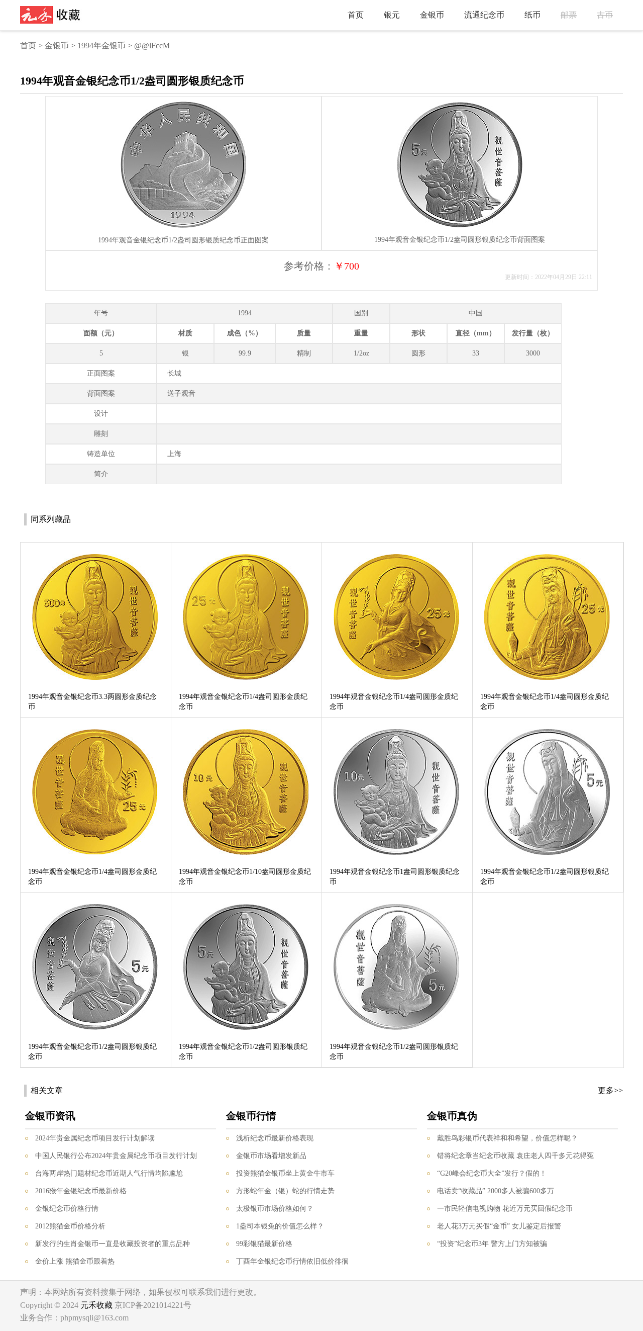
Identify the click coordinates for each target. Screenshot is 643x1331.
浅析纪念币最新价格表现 (274, 1138)
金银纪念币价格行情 (66, 1208)
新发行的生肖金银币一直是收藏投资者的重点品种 (112, 1244)
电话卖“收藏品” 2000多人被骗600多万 (495, 1191)
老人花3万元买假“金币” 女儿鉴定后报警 (499, 1226)
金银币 (432, 15)
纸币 (532, 15)
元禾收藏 (96, 1305)
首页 (356, 15)
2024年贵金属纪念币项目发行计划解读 (95, 1138)
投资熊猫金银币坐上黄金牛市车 (285, 1173)
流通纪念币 (484, 15)
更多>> (610, 1090)
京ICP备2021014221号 (153, 1305)
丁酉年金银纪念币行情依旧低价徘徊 (292, 1261)
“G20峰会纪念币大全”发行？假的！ (492, 1173)
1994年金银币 (101, 45)
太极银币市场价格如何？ (274, 1208)
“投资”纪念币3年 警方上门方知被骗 (492, 1244)
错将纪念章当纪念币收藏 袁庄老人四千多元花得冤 (515, 1156)
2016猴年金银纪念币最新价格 (81, 1191)
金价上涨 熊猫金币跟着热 (75, 1261)
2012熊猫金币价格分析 (70, 1226)
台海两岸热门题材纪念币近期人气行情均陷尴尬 (109, 1173)
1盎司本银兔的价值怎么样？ (280, 1226)
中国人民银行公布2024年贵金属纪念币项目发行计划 (116, 1156)
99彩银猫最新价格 (264, 1244)
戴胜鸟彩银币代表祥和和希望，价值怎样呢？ (507, 1138)
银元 (392, 15)
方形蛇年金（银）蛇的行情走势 (285, 1191)
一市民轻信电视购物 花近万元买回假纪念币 (505, 1208)
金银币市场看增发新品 (271, 1156)
